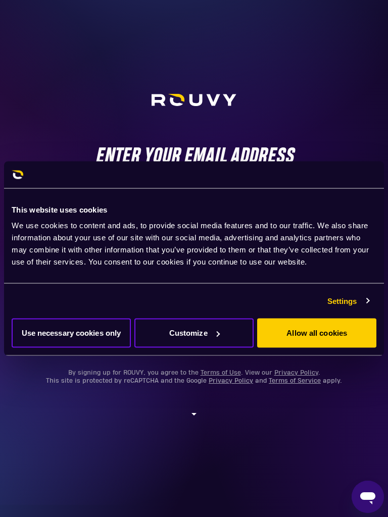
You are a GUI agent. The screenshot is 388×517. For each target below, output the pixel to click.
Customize (188, 333)
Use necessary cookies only (71, 333)
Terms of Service (295, 380)
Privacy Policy (296, 372)
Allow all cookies (316, 333)
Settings (342, 300)
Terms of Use (221, 372)
